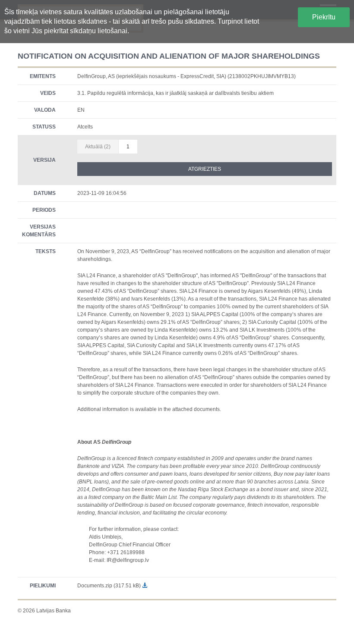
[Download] (144, 586)
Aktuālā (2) (98, 147)
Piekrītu (323, 17)
